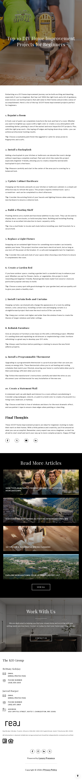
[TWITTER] (50, 751)
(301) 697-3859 (14, 704)
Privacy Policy (50, 770)
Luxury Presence (47, 758)
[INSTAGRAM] (38, 751)
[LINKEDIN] (44, 751)
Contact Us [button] (41, 638)
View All (41, 587)
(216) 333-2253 (14, 682)
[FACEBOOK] (32, 751)
